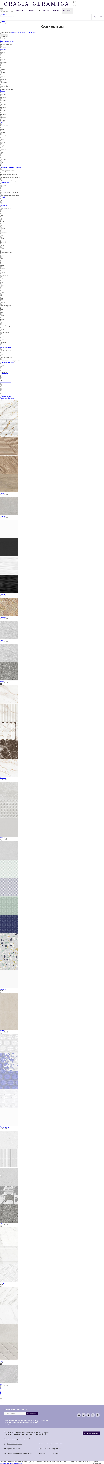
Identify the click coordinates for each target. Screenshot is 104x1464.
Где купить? (67, 10)
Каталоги (46, 10)
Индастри (3, 516)
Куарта (2, 1030)
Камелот (3, 617)
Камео (2, 640)
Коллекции (30, 10)
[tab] (7, 41)
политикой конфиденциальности (11, 1463)
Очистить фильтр (5, 396)
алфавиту (14, 32)
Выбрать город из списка (6, 16)
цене (20, 32)
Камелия (3, 594)
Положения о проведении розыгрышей (17, 1439)
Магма (2, 1384)
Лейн (1, 1223)
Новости (19, 10)
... (0, 1390)
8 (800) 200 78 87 (44, 1453)
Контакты (56, 10)
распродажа (32, 32)
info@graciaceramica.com (12, 1448)
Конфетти (3, 989)
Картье (2, 837)
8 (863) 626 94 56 (44, 1448)
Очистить (11, 398)
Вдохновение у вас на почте (15, 1409)
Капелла (3, 778)
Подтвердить (3, 14)
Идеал (2, 493)
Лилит (2, 1361)
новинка (24, 32)
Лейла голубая (5, 1127)
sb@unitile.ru (56, 1448)
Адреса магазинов (92, 1433)
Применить (3, 398)
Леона (2, 1283)
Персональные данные (14, 1444)
